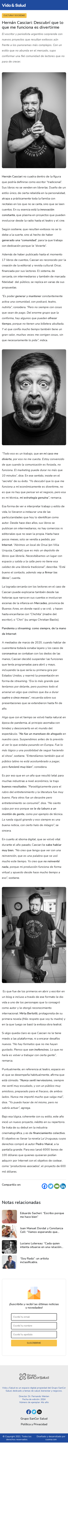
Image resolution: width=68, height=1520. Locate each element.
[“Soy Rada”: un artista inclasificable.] (9, 1262)
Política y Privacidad (34, 1424)
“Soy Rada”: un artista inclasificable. (34, 1260)
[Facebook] (44, 1186)
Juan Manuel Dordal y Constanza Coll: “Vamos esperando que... (41, 1230)
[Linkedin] (63, 1186)
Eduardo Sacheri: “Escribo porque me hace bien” (42, 1215)
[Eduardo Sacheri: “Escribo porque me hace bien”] (9, 1216)
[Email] (57, 1186)
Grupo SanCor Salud (34, 1419)
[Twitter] (50, 1186)
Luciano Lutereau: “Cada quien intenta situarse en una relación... (41, 1245)
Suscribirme (34, 1342)
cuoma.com (51, 1439)
